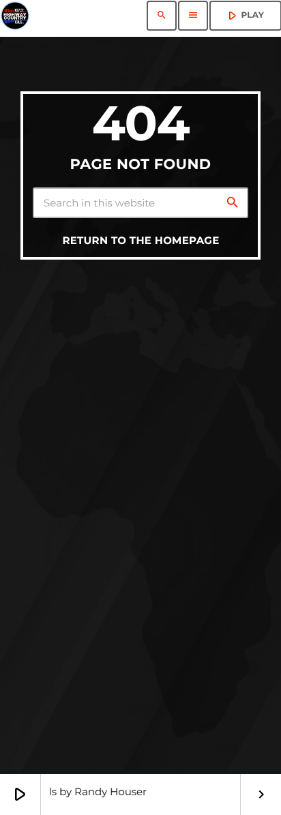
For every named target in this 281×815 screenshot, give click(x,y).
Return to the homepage (140, 240)
